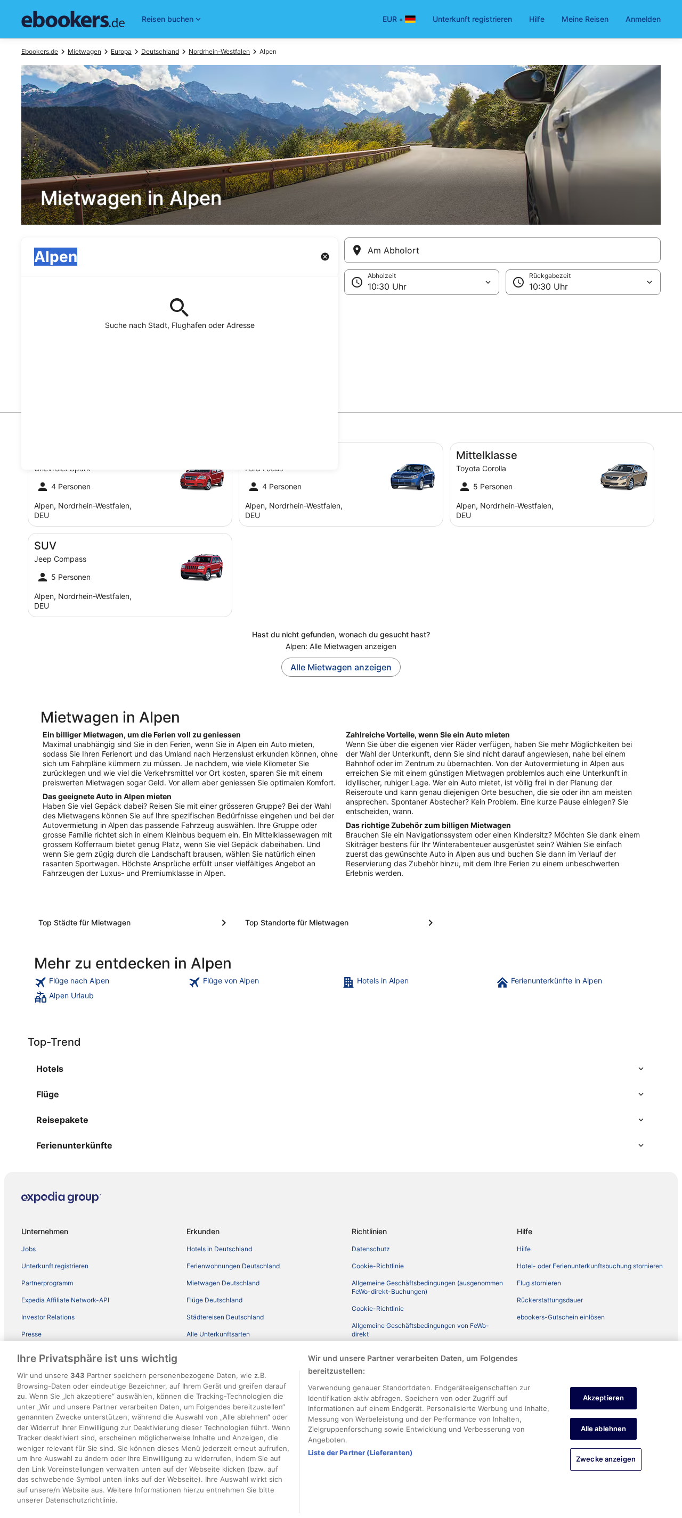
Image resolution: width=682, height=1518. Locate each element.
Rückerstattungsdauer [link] (550, 1300)
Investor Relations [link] (48, 1317)
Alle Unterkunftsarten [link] (218, 1334)
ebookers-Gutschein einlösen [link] (561, 1317)
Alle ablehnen (604, 1428)
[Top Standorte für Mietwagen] (341, 923)
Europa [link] (121, 51)
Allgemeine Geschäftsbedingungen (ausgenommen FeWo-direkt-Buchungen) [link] (427, 1287)
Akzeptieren (603, 1397)
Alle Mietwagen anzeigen (341, 667)
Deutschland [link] (160, 51)
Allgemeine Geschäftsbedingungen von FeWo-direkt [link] (420, 1330)
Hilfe (537, 18)
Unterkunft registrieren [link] (54, 1266)
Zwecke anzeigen (606, 1459)
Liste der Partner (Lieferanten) (360, 1452)
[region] (341, 1429)
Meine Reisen (585, 18)
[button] (341, 348)
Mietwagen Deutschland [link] (222, 1283)
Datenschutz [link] (371, 1249)
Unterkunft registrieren (472, 18)
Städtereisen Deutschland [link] (225, 1317)
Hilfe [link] (524, 1249)
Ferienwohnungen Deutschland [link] (233, 1266)
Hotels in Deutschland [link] (219, 1249)
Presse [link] (31, 1334)
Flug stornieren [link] (539, 1283)
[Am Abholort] (502, 250)
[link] (110, 982)
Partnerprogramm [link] (47, 1283)
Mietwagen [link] (84, 51)
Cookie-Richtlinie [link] (378, 1266)
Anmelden (643, 18)
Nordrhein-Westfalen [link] (219, 51)
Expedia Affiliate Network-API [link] (65, 1300)
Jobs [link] (28, 1249)
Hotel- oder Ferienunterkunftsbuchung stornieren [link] (590, 1266)
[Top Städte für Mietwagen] (134, 923)
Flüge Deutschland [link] (214, 1300)
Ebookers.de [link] (39, 51)
